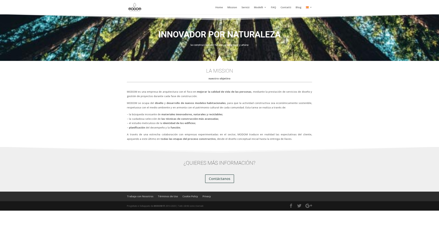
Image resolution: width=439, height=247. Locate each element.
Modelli (258, 7)
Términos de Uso (168, 196)
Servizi (245, 7)
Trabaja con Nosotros (140, 196)
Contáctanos (219, 178)
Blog (298, 7)
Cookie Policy (190, 196)
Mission (232, 7)
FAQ (273, 7)
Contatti (286, 7)
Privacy (207, 196)
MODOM (158, 205)
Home (219, 7)
